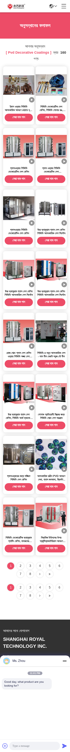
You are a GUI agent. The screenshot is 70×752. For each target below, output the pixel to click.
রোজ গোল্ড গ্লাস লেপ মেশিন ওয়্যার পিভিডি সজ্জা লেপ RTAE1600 (18, 356)
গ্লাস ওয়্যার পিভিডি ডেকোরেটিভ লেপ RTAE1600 (51, 172)
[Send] (64, 746)
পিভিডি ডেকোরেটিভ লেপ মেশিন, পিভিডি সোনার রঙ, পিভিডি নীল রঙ (51, 110)
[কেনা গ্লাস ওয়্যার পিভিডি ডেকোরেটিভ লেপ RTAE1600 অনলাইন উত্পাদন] (51, 146)
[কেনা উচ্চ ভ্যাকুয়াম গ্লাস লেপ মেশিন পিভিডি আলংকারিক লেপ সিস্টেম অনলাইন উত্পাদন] (51, 207)
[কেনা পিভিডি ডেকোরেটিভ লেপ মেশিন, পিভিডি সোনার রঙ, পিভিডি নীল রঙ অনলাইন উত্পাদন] (51, 84)
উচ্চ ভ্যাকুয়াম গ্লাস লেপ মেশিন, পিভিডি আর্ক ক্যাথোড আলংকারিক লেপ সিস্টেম (19, 418)
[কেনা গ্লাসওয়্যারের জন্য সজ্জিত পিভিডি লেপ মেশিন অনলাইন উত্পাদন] (18, 454)
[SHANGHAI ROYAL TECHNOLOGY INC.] (16, 6)
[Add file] (5, 746)
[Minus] (64, 661)
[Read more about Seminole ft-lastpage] (49, 595)
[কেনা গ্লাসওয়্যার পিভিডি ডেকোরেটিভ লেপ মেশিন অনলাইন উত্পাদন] (18, 146)
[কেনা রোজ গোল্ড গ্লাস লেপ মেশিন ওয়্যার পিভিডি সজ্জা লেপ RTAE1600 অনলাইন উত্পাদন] (18, 331)
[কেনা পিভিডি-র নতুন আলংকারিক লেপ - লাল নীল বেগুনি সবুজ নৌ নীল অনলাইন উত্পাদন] (51, 331)
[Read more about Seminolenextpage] (39, 595)
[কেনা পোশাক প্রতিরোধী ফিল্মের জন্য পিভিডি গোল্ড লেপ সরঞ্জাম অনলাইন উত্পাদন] (51, 392)
